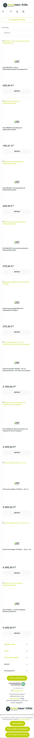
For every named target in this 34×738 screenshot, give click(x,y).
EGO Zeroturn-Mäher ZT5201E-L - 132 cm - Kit (17, 549)
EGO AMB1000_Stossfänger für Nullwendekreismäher (12, 128)
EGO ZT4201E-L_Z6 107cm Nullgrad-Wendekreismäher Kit (14, 610)
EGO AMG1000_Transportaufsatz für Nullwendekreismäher (14, 189)
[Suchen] (11, 11)
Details (17, 91)
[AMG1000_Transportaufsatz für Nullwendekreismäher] (17, 168)
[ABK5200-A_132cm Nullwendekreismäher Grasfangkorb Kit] (17, 48)
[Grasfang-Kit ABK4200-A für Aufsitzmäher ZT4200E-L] (17, 289)
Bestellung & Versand (11, 657)
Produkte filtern (18, 20)
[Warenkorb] (23, 11)
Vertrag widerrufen (17, 678)
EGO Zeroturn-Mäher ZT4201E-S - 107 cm (15, 489)
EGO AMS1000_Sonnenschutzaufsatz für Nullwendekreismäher (15, 249)
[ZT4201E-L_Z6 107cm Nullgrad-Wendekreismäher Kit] (17, 590)
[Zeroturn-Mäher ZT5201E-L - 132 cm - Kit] (17, 530)
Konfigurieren (17, 723)
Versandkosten (14, 698)
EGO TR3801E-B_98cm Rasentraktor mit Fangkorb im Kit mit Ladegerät (15, 430)
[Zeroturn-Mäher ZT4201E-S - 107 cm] (17, 470)
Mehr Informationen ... (25, 719)
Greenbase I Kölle (10, 644)
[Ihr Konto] (17, 11)
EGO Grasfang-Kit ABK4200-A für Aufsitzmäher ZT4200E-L (13, 309)
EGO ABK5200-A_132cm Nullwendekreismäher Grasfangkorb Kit (15, 68)
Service (6, 651)
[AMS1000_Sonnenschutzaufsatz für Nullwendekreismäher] (17, 229)
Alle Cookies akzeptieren (17, 734)
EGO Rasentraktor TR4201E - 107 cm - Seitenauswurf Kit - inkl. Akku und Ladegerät (16, 369)
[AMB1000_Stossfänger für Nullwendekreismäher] (17, 108)
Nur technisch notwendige (17, 729)
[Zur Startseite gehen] (15, 5)
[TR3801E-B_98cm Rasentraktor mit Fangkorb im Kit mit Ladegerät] (17, 409)
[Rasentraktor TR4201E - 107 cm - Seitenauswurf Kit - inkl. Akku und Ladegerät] (17, 349)
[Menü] (3, 11)
